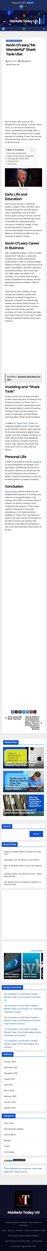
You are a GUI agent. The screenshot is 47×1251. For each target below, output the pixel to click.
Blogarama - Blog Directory (15, 1172)
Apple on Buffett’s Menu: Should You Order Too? (21, 764)
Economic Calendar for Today (34, 1230)
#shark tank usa (12, 64)
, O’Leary (35, 462)
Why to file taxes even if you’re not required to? (20, 811)
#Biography (26, 61)
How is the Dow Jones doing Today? (18, 1241)
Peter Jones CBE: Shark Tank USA (15, 718)
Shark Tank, (22, 423)
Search (7, 826)
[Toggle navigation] (24, 28)
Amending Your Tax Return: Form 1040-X (23, 788)
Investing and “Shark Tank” (18, 158)
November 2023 (11, 1073)
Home (4, 1230)
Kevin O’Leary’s (11, 491)
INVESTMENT (10, 1135)
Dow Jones (9, 1123)
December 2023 (10, 1067)
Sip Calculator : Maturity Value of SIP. (23, 1246)
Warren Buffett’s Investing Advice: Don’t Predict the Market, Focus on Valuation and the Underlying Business (32, 723)
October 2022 (10, 1108)
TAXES (7, 1146)
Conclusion (12, 164)
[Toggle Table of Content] (31, 150)
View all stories (37, 951)
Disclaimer (19, 1230)
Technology (9, 1152)
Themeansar (23, 1225)
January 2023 (10, 1102)
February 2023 (10, 1096)
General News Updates (14, 40)
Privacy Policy (37, 1241)
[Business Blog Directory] (8, 1160)
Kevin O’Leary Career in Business (21, 156)
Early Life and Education (17, 153)
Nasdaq (7, 1140)
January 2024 (10, 1062)
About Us (11, 1230)
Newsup (37, 1222)
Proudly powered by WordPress (16, 1222)
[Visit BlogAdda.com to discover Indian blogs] (23, 1168)
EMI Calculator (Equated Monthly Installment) (23, 1236)
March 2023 (9, 1090)
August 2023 (9, 1079)
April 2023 (8, 1085)
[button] (44, 29)
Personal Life (13, 161)
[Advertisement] (23, 95)
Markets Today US (23, 21)
